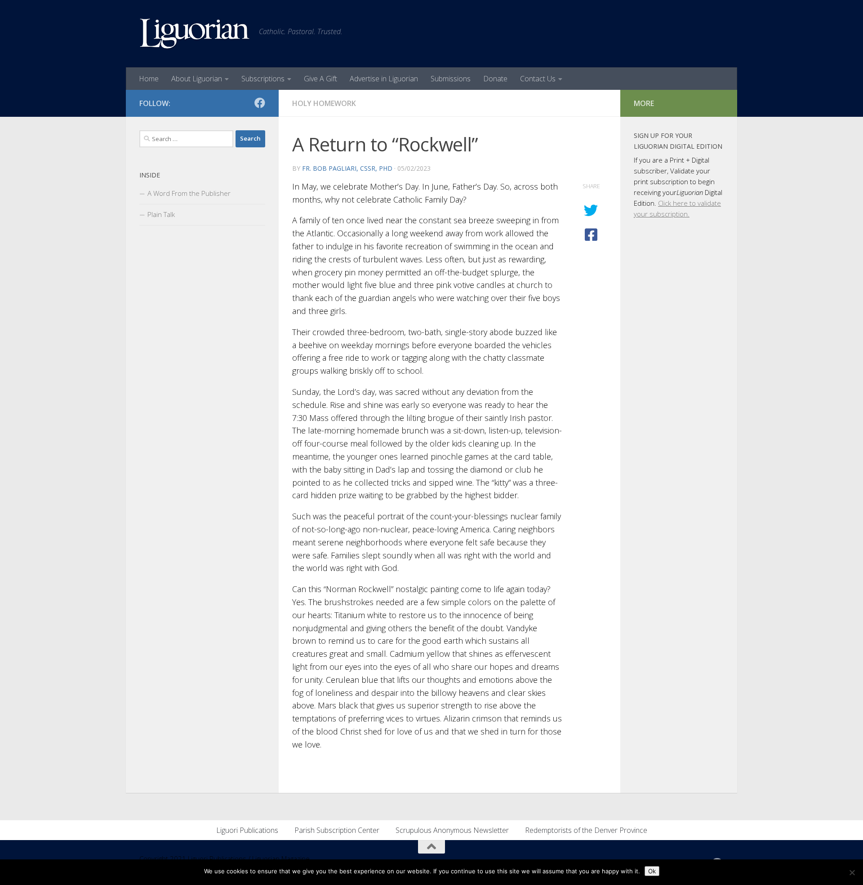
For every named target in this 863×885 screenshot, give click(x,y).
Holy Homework (324, 103)
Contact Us (538, 79)
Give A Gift (320, 79)
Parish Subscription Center (336, 830)
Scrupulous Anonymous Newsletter (452, 830)
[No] (851, 872)
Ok (652, 871)
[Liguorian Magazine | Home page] (194, 33)
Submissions (451, 79)
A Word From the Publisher (189, 193)
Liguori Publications (247, 830)
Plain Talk (161, 214)
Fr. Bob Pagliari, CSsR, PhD (347, 168)
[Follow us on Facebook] (259, 102)
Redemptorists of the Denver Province (586, 830)
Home (149, 79)
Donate (495, 79)
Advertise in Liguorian (384, 79)
